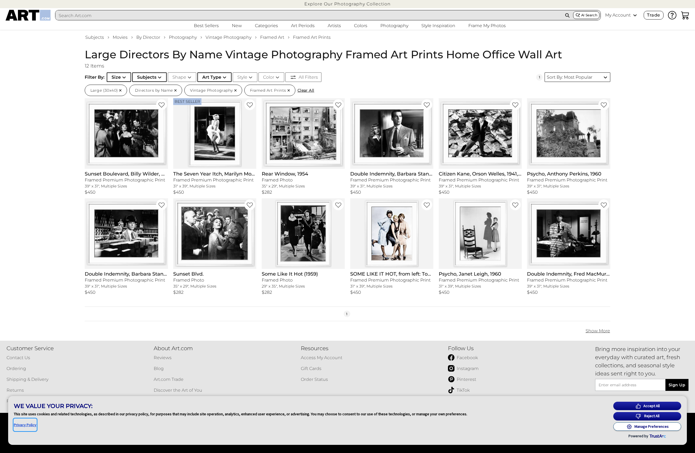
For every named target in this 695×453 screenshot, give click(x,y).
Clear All (306, 90)
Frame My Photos (487, 25)
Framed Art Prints (312, 37)
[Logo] (28, 15)
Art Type (211, 77)
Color (268, 77)
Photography (183, 37)
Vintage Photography (228, 37)
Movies (120, 37)
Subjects (94, 37)
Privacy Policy (25, 424)
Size (116, 77)
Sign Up (677, 384)
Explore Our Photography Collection (347, 4)
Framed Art (272, 37)
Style (242, 77)
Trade (653, 15)
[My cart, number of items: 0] (685, 15)
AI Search (589, 15)
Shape (179, 77)
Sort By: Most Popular (569, 77)
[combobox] (308, 15)
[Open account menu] (635, 15)
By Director (148, 37)
